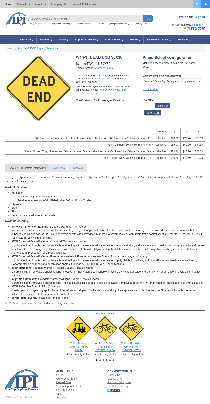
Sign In (200, 16)
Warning (51, 48)
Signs (20, 48)
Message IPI (114, 378)
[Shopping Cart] (197, 4)
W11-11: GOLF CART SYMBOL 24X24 (78, 346)
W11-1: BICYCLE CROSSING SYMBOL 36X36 (131, 346)
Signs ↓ (63, 39)
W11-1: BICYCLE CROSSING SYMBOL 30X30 (105, 346)
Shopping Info (59, 4)
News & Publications (84, 4)
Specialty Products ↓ (159, 39)
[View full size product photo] (38, 88)
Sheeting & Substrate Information (27, 168)
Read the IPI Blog (117, 386)
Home (8, 4)
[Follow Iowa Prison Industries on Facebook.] (192, 28)
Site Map (61, 397)
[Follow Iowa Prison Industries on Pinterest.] (115, 390)
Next (139, 336)
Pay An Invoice (65, 390)
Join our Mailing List (119, 382)
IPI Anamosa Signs (101, 68)
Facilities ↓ (46, 39)
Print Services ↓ (114, 39)
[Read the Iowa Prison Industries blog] (185, 28)
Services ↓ (184, 39)
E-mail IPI (199, 24)
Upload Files (63, 382)
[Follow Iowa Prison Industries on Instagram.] (203, 28)
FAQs (59, 375)
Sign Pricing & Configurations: (162, 75)
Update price (150, 89)
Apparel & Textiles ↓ (86, 39)
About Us (40, 4)
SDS (59, 393)
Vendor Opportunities (68, 386)
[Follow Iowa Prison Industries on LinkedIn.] (195, 28)
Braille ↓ (135, 39)
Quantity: (148, 100)
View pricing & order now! (112, 89)
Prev (70, 336)
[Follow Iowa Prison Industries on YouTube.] (199, 28)
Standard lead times (102, 78)
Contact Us (23, 4)
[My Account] (205, 4)
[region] (105, 146)
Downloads (58, 168)
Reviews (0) (77, 168)
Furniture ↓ (26, 39)
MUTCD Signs (35, 48)
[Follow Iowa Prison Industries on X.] (188, 28)
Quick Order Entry (66, 378)
